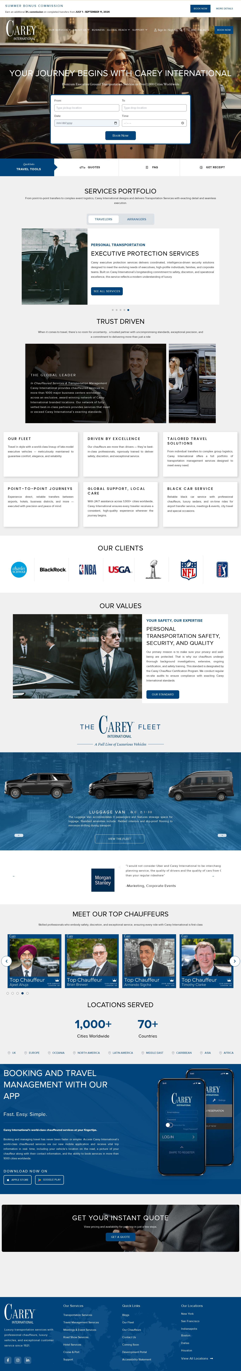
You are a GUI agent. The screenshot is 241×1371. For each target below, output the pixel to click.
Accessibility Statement (136, 1359)
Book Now (120, 135)
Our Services (58, 29)
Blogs (125, 1315)
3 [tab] (17, 993)
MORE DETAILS (224, 8)
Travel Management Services (81, 1322)
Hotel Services (72, 1344)
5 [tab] (27, 993)
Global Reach (117, 29)
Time (125, 116)
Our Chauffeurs (131, 1330)
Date (57, 116)
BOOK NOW (200, 8)
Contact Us (129, 1337)
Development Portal (134, 1352)
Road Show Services (75, 1337)
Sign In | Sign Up (168, 30)
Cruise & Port (71, 1352)
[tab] (103, 219)
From (57, 100)
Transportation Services (77, 1315)
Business (98, 29)
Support (138, 29)
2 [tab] (12, 993)
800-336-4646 (200, 30)
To (123, 100)
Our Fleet (128, 1322)
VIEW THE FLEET (119, 839)
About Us (80, 29)
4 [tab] (22, 993)
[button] (69, 30)
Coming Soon (130, 1344)
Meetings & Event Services (79, 1330)
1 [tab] (8, 993)
